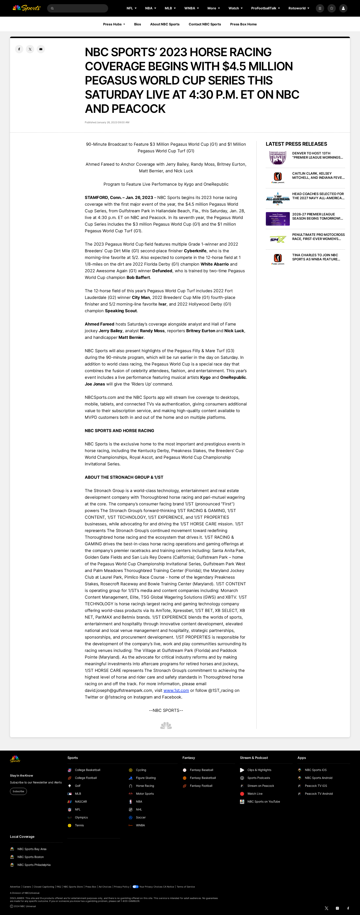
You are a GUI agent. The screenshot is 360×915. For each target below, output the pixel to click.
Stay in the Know (21, 775)
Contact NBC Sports (205, 24)
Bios (137, 24)
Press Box (90, 886)
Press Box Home (243, 24)
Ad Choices (105, 886)
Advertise (15, 886)
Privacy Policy (121, 886)
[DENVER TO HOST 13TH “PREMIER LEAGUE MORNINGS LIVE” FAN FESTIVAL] (278, 158)
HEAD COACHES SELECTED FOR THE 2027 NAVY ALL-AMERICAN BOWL (318, 196)
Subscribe (18, 791)
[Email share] (41, 49)
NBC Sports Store (73, 886)
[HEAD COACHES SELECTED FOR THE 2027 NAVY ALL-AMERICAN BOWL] (278, 198)
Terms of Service (186, 886)
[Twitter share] (30, 49)
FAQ (59, 886)
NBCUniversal (32, 892)
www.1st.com (176, 690)
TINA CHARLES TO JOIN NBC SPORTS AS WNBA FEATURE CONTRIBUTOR (315, 257)
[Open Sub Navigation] (136, 8)
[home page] (26, 8)
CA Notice (168, 886)
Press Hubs (112, 24)
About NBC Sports (165, 24)
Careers (27, 886)
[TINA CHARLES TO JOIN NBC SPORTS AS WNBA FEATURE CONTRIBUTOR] (278, 259)
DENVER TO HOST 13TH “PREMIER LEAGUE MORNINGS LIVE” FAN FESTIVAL (316, 155)
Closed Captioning (44, 886)
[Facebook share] (19, 49)
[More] (320, 8)
